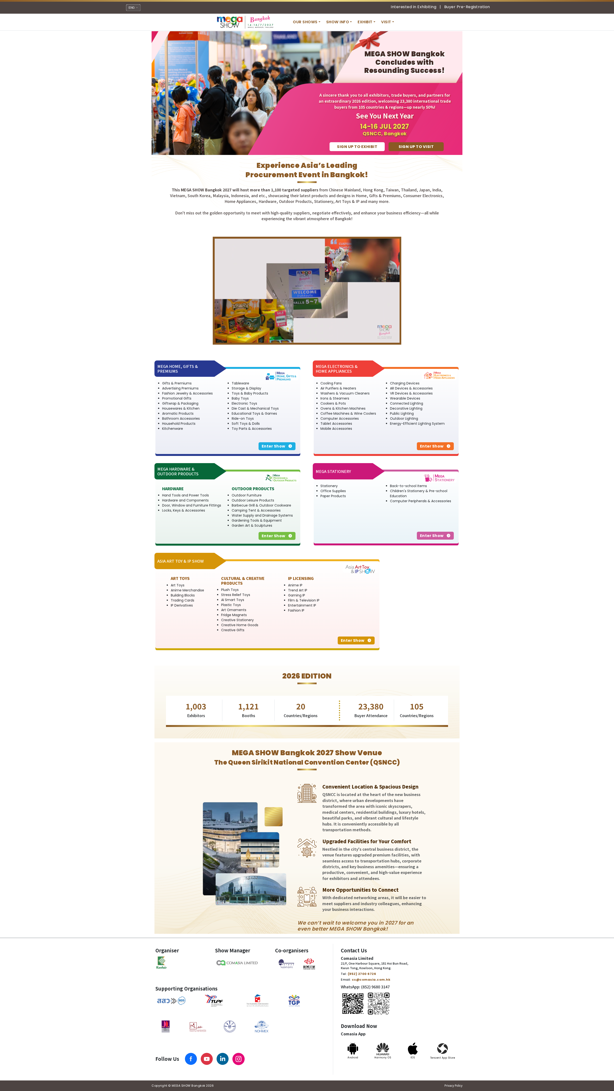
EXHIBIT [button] (365, 22)
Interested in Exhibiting (413, 7)
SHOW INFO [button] (337, 22)
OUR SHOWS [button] (305, 22)
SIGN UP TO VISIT (416, 146)
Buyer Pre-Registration (467, 7)
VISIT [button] (386, 22)
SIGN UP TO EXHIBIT (357, 146)
